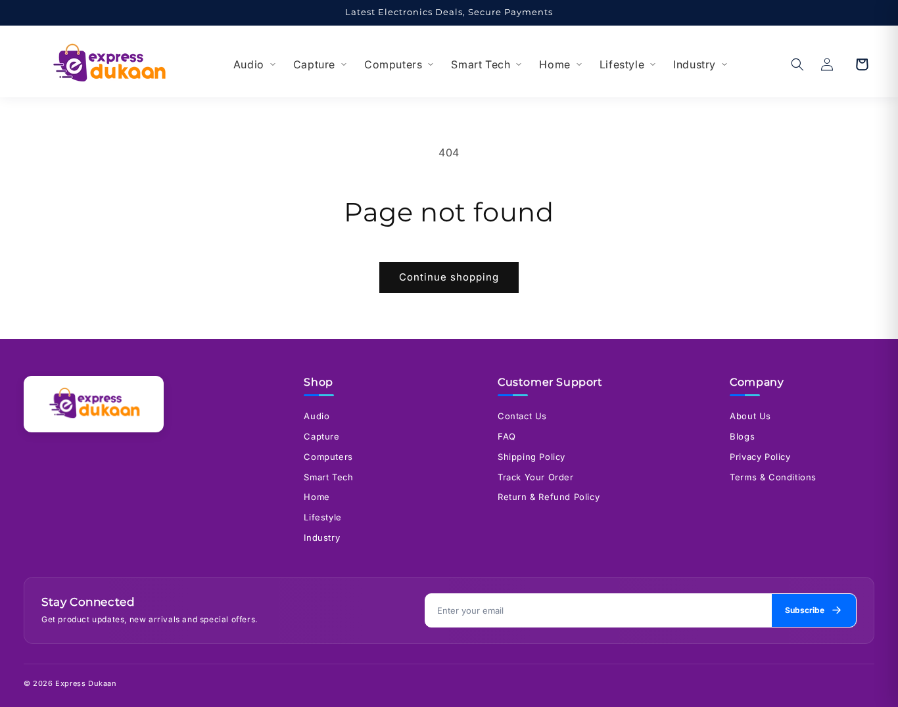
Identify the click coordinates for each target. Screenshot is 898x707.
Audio (248, 64)
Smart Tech (480, 64)
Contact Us (522, 416)
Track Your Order (536, 477)
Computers (393, 64)
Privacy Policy (760, 456)
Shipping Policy (531, 456)
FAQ (507, 436)
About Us (750, 416)
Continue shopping (449, 277)
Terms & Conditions (773, 477)
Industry (694, 64)
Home (554, 64)
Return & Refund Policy (549, 496)
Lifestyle (622, 64)
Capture (314, 64)
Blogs (742, 436)
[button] (797, 64)
